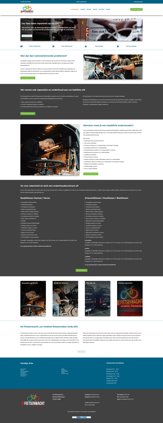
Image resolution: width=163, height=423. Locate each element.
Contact (108, 9)
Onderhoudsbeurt (23, 374)
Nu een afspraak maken (28, 78)
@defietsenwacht (95, 397)
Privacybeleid (71, 411)
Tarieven (82, 9)
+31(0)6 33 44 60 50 (25, 1)
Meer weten (81, 351)
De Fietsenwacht (94, 394)
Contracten (22, 375)
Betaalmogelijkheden (24, 371)
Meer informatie (27, 35)
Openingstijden (23, 369)
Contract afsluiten (81, 270)
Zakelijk (95, 9)
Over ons (88, 9)
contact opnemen (138, 1)
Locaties (63, 372)
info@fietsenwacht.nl (94, 402)
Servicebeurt (22, 373)
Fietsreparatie (75, 9)
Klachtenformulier (64, 373)
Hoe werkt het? (23, 372)
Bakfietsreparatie (64, 371)
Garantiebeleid (92, 411)
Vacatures (101, 9)
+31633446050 (91, 405)
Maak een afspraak (136, 9)
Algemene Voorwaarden (81, 411)
